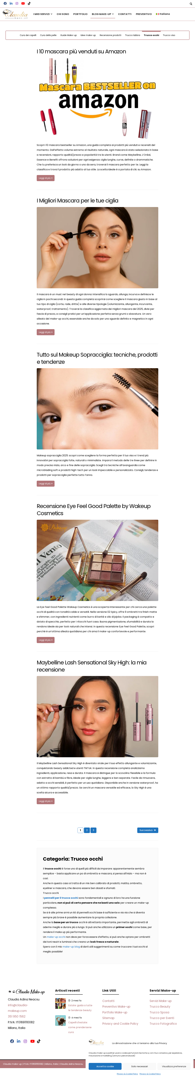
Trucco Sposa (159, 1012)
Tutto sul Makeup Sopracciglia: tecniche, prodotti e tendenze (97, 358)
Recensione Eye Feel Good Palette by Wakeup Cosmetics (94, 509)
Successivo (146, 830)
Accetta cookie (105, 1066)
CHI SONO (63, 14)
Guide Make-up (68, 35)
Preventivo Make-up (116, 1007)
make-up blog (71, 946)
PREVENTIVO (144, 14)
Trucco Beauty (160, 1007)
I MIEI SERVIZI (41, 14)
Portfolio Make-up (114, 1012)
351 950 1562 (16, 1016)
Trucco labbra (132, 35)
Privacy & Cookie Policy (127, 1074)
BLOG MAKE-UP (101, 14)
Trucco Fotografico (163, 1024)
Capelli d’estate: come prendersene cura (80, 1027)
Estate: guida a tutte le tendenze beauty (80, 1008)
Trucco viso (169, 35)
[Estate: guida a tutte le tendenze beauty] (60, 1003)
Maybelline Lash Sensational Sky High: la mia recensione (91, 666)
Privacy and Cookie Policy (120, 1024)
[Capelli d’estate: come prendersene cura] (60, 1020)
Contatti (108, 1001)
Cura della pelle (48, 35)
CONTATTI (124, 14)
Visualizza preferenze (174, 1066)
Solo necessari (139, 1066)
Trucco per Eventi (162, 1018)
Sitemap (108, 1018)
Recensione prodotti (110, 35)
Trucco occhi (151, 35)
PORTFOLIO (80, 14)
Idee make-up (88, 35)
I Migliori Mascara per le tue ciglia (77, 200)
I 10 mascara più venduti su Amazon (81, 51)
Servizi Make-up (161, 1001)
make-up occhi (56, 937)
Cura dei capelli (28, 35)
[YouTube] (31, 1041)
